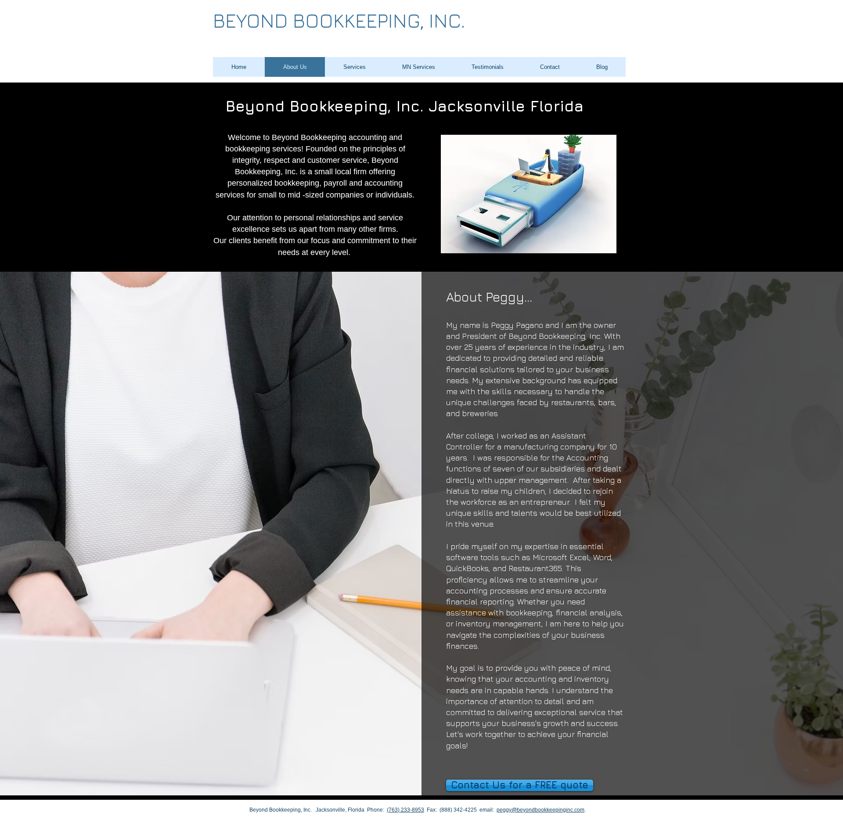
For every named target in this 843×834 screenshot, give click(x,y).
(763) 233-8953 (405, 810)
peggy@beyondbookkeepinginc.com (540, 810)
